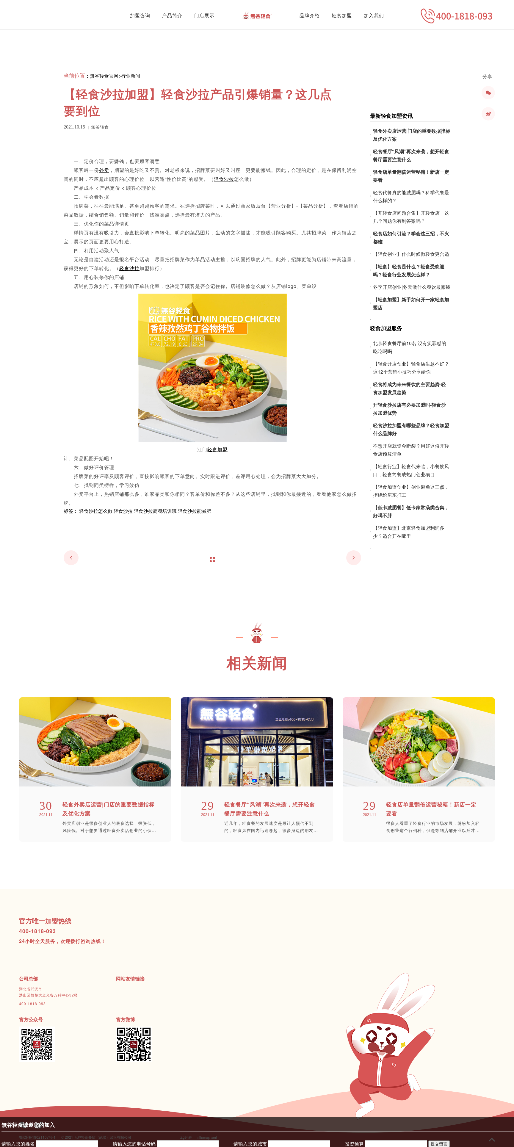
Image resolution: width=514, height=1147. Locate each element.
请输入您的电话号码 (134, 1143)
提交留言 (439, 1144)
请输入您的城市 (250, 1143)
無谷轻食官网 (104, 75)
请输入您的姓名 (18, 1143)
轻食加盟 (342, 15)
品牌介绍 (310, 15)
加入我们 (374, 15)
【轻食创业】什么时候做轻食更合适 (411, 253)
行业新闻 (130, 75)
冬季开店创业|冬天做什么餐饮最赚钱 (411, 286)
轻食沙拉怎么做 (95, 510)
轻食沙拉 (123, 510)
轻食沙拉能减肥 (194, 510)
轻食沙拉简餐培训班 (155, 510)
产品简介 (172, 15)
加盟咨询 (140, 15)
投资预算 (354, 1143)
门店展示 (204, 15)
